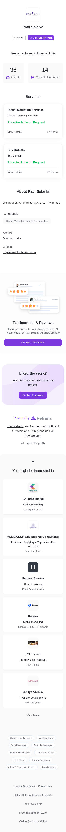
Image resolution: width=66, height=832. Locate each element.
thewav (33, 616)
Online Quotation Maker (33, 821)
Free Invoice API (33, 803)
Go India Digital (33, 498)
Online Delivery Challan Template (33, 795)
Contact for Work (42, 37)
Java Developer (19, 745)
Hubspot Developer (20, 752)
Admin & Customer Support (21, 767)
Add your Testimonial (33, 342)
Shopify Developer (41, 760)
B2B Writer (19, 760)
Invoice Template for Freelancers (33, 786)
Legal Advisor (49, 767)
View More (33, 715)
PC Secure (33, 654)
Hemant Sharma (33, 578)
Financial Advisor (45, 752)
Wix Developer (46, 738)
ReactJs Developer (43, 745)
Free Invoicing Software (33, 812)
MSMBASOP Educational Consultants (33, 536)
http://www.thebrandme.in (19, 252)
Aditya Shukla (33, 692)
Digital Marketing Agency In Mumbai (27, 220)
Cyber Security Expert (21, 738)
